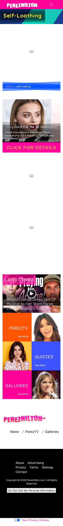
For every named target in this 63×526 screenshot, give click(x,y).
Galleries (52, 432)
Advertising (36, 463)
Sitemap (47, 467)
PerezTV (32, 432)
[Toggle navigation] (51, 4)
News (14, 432)
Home (9, 86)
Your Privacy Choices (35, 520)
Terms (33, 467)
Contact (21, 472)
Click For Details (31, 147)
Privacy (21, 467)
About (20, 463)
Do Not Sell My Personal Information (31, 490)
